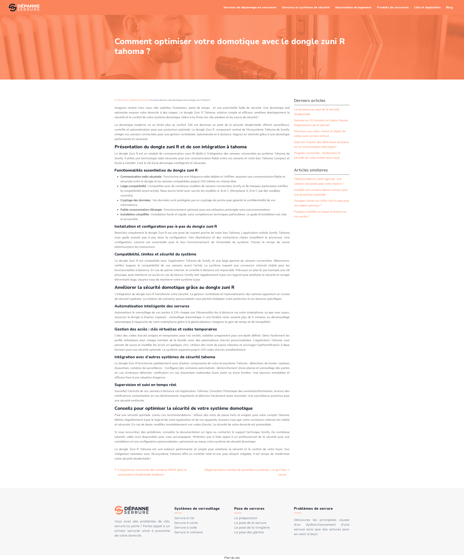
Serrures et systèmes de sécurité (306, 7)
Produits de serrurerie (393, 7)
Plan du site (232, 557)
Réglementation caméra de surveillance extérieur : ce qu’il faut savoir (245, 472)
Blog (449, 7)
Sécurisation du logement (353, 7)
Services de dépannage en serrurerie (249, 7)
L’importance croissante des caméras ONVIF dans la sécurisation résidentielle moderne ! (152, 472)
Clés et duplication (427, 7)
